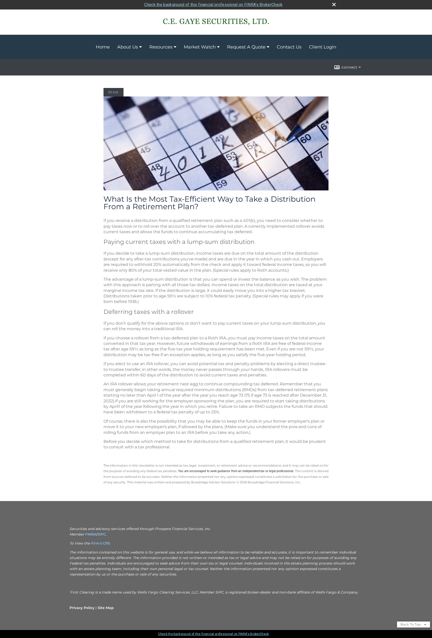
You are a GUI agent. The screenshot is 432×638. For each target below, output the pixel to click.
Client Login (322, 47)
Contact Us (289, 47)
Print (113, 92)
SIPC (102, 534)
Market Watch (200, 47)
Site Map (106, 608)
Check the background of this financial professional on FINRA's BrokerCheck (213, 4)
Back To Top (411, 624)
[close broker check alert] (334, 4)
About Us (127, 47)
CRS (106, 543)
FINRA (90, 534)
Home (103, 47)
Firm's (97, 543)
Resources (160, 47)
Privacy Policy (82, 608)
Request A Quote (246, 47)
